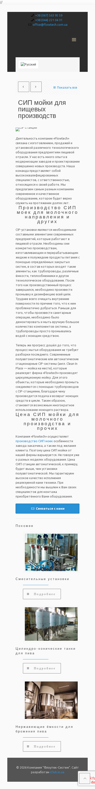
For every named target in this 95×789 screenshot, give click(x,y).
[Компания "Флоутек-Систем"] (47, 43)
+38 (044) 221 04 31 (48, 20)
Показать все (67, 87)
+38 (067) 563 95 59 (48, 15)
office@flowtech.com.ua (50, 24)
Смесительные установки (42, 579)
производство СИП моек (34, 441)
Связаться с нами (50, 508)
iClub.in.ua (57, 772)
